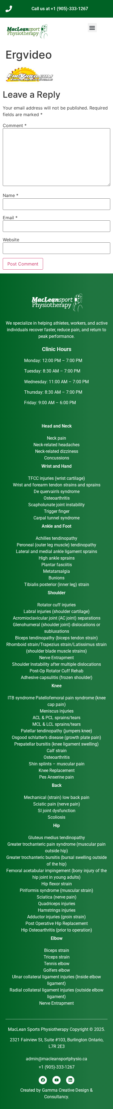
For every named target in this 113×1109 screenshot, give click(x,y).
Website (11, 239)
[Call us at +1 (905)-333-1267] (8, 9)
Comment (15, 125)
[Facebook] (43, 1080)
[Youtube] (56, 1080)
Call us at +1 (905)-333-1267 (60, 8)
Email (10, 217)
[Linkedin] (70, 1080)
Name (10, 195)
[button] (92, 27)
